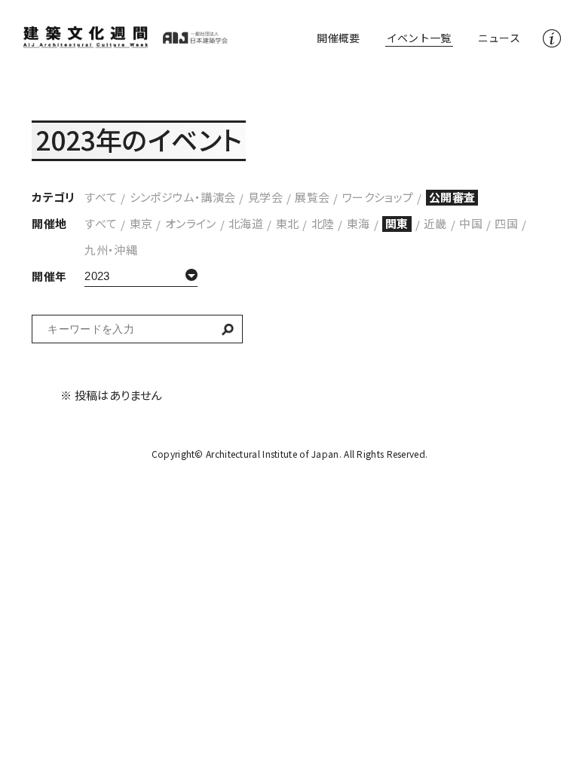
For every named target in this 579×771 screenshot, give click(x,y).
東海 (358, 223)
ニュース (499, 37)
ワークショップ (378, 197)
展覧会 (312, 197)
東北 (287, 223)
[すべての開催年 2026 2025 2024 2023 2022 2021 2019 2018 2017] (141, 276)
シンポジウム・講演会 (183, 197)
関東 (397, 223)
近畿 (435, 223)
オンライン (190, 223)
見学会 (265, 197)
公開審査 (452, 197)
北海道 (245, 223)
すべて (100, 197)
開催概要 (338, 37)
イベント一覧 (419, 37)
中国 (470, 223)
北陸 (323, 223)
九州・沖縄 (110, 250)
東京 (141, 223)
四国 (506, 223)
